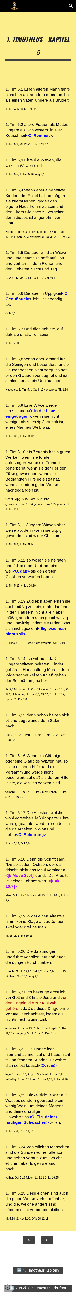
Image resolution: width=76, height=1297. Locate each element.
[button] (5, 6)
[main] (38, 46)
